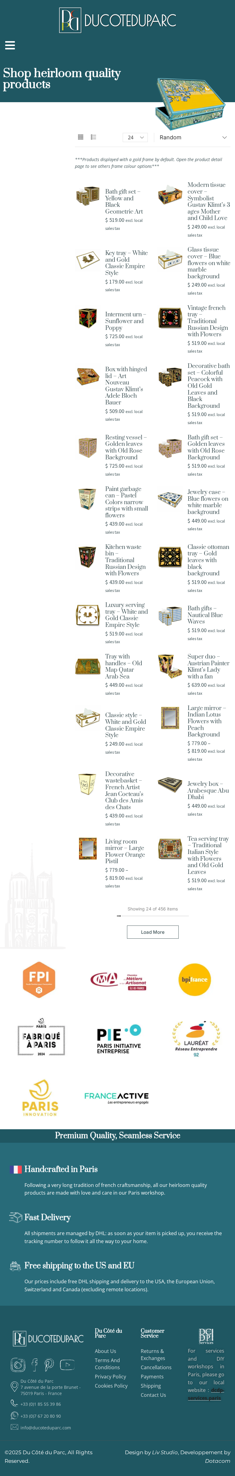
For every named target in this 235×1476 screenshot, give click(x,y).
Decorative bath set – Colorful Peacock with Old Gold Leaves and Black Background (209, 386)
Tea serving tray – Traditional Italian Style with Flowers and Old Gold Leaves (208, 856)
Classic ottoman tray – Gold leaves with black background (208, 560)
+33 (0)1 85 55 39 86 (41, 1404)
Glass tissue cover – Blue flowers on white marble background (209, 263)
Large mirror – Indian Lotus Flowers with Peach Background (207, 721)
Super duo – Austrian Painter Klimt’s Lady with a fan (208, 667)
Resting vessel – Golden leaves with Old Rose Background (126, 448)
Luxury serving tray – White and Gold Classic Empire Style (126, 615)
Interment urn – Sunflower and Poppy (126, 321)
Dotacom (217, 1461)
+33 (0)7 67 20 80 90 (41, 1416)
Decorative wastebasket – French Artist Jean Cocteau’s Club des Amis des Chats (124, 791)
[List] (93, 137)
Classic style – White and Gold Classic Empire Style (125, 725)
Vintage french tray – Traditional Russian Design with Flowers (208, 321)
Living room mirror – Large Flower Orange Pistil (125, 852)
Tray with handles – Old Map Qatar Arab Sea (123, 667)
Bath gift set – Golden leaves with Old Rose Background (206, 448)
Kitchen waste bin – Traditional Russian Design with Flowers (125, 560)
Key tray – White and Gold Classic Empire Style (126, 263)
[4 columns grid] (80, 137)
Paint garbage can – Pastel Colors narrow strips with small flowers (126, 502)
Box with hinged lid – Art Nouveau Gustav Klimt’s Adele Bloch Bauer (126, 386)
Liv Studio (165, 1452)
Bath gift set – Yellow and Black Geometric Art (124, 202)
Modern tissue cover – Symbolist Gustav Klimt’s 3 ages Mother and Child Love (209, 202)
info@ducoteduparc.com (46, 1428)
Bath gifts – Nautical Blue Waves (205, 615)
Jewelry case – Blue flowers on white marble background (208, 502)
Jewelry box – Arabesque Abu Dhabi (208, 791)
